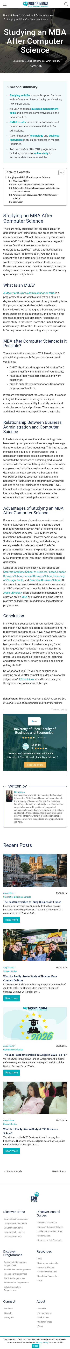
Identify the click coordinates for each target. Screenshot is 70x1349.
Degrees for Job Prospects (49, 1240)
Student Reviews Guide (13, 1049)
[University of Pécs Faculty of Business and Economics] (34, 721)
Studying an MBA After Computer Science (28, 177)
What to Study (53, 61)
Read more (11, 919)
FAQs (39, 1280)
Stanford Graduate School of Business (25, 572)
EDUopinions (26, 679)
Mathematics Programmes (16, 1282)
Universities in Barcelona (15, 1223)
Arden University (12, 592)
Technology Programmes (15, 1274)
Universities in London (14, 1232)
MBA (24, 597)
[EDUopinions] (35, 3)
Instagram (9, 1317)
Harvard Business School (37, 576)
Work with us (43, 1317)
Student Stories (10, 971)
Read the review (35, 764)
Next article (57, 1171)
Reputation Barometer (47, 1276)
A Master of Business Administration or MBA (28, 293)
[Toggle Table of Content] (59, 172)
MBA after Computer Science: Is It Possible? (33, 184)
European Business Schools (50, 1227)
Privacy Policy (42, 1342)
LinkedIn (8, 1313)
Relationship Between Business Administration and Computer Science (36, 190)
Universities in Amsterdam (16, 1219)
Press (40, 1326)
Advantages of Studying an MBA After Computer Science (35, 197)
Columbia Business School (44, 580)
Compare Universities (47, 1271)
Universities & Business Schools (37, 15)
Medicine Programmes (14, 1278)
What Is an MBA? (20, 181)
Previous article (14, 1171)
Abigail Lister (9, 893)
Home (6, 15)
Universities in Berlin (13, 1228)
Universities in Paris (13, 1236)
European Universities (47, 1222)
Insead (52, 572)
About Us (41, 1308)
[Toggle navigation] (4, 4)
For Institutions (44, 1313)
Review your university (47, 1263)
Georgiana (19, 792)
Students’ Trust (44, 1322)
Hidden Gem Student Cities (49, 1231)
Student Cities (43, 1236)
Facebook (8, 1308)
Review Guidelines (45, 1267)
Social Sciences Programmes (17, 1269)
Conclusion (18, 202)
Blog (15, 15)
